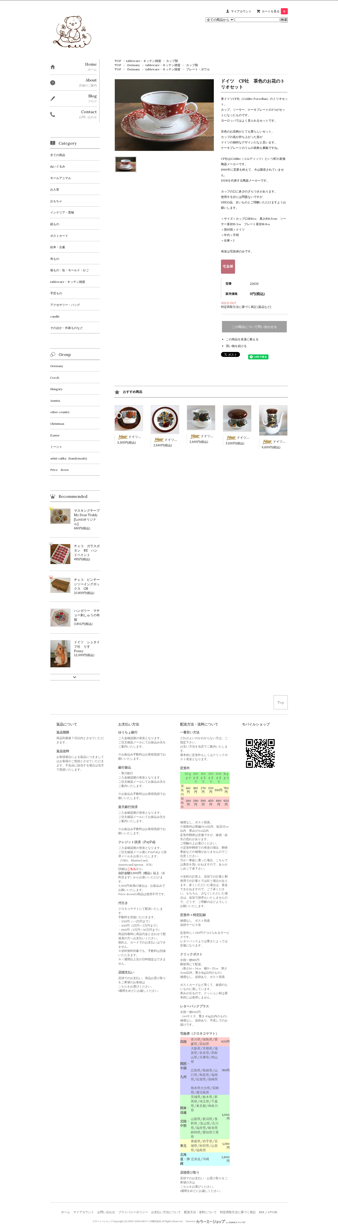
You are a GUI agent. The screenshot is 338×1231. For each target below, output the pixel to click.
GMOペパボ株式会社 (150, 1221)
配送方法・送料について (200, 1212)
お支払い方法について (166, 1212)
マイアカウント (241, 11)
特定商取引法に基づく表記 (238, 1212)
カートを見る (273, 11)
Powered (190, 1221)
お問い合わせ (106, 1212)
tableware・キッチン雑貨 (143, 61)
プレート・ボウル (198, 69)
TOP (118, 61)
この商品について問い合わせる (254, 327)
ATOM (272, 1212)
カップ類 (172, 61)
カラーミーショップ (102, 1221)
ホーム (65, 1212)
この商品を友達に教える (242, 339)
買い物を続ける (236, 346)
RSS (261, 1212)
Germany (133, 65)
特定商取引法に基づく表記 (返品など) (246, 307)
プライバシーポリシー (133, 1212)
